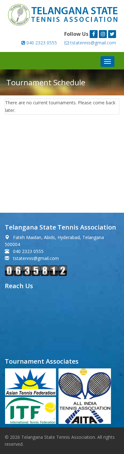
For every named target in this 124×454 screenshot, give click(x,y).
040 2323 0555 (41, 43)
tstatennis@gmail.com (92, 43)
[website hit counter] (36, 270)
